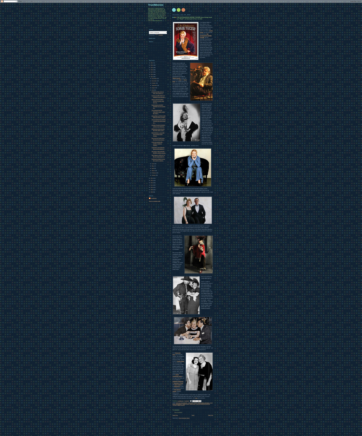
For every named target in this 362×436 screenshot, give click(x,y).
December (154, 78)
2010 (152, 187)
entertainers (190, 402)
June (153, 163)
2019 (152, 67)
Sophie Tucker (185, 404)
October (154, 83)
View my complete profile (154, 201)
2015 (152, 76)
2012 (152, 182)
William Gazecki (176, 78)
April (153, 168)
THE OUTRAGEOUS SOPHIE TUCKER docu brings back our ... (159, 121)
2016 (152, 74)
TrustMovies (180, 401)
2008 (152, 192)
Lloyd (180, 79)
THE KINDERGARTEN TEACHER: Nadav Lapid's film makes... (158, 112)
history (195, 402)
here (196, 398)
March (153, 170)
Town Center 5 (178, 384)
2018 (152, 69)
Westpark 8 (177, 386)
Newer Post (175, 415)
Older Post (210, 415)
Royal (181, 383)
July (153, 90)
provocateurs (179, 404)
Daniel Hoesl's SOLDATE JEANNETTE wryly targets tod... (158, 106)
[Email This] (193, 401)
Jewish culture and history (203, 402)
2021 (152, 63)
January (154, 175)
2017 (152, 72)
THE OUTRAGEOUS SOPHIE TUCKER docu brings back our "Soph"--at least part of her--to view (194, 18)
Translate (160, 34)
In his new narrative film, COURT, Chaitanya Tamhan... (157, 144)
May (153, 166)
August (153, 87)
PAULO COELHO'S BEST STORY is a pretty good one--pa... (158, 101)
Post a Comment (178, 412)
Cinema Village (180, 361)
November (154, 80)
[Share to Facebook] (199, 401)
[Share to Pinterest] (200, 401)
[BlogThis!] (195, 401)
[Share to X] (197, 401)
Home (193, 415)
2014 (152, 178)
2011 (152, 185)
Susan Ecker (192, 404)
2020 (152, 65)
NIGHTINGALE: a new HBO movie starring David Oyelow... (158, 134)
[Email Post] (190, 401)
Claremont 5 (177, 383)
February (154, 172)
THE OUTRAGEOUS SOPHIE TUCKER (206, 36)
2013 (152, 180)
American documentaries (181, 402)
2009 (152, 189)
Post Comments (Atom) (184, 418)
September (154, 85)
